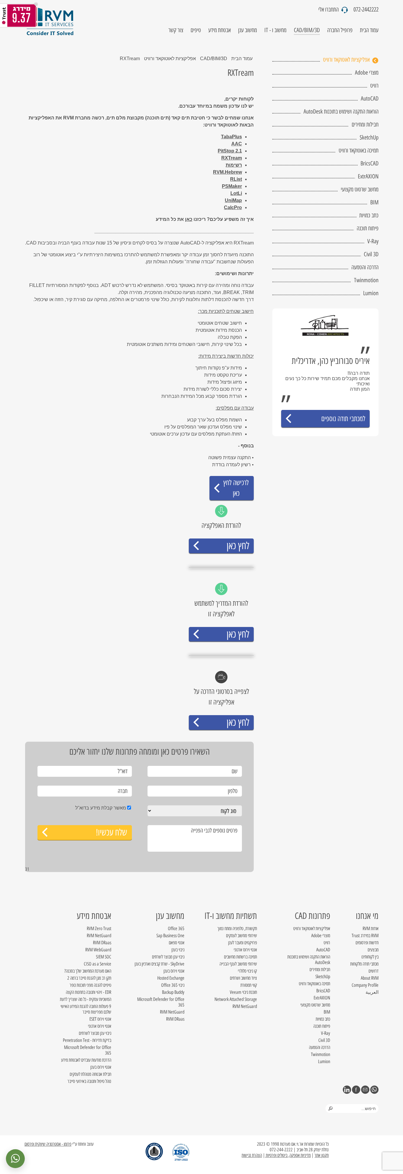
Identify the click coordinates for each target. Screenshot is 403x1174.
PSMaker (232, 186)
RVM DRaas (175, 1019)
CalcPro (233, 207)
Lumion (371, 293)
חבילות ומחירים (365, 124)
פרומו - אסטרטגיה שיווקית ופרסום (47, 1144)
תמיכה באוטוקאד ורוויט (359, 150)
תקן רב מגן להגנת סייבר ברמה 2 (89, 978)
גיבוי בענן (177, 950)
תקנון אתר (321, 1155)
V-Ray (373, 241)
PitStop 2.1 (230, 150)
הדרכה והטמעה (365, 267)
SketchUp (369, 137)
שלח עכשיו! (111, 832)
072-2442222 (366, 9)
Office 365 (176, 928)
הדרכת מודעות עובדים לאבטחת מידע (86, 1060)
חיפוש (330, 1108)
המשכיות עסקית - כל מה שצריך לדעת (85, 999)
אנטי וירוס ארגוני (245, 950)
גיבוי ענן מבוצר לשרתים (168, 957)
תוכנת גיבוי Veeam (243, 992)
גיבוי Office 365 (172, 985)
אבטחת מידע (219, 30)
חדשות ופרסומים (367, 942)
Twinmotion (366, 280)
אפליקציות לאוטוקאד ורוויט (346, 59)
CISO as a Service (97, 964)
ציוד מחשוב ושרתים (243, 978)
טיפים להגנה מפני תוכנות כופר (90, 985)
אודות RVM (371, 928)
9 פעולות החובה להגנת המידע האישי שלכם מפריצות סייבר (85, 1009)
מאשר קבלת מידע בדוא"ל (100, 807)
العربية (372, 992)
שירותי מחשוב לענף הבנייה (238, 964)
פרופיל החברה (340, 30)
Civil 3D (371, 254)
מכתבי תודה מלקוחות (364, 964)
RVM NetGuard (244, 1006)
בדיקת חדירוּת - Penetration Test (87, 1040)
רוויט (374, 85)
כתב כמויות (369, 215)
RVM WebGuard (98, 950)
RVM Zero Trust (99, 928)
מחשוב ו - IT (275, 30)
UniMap (233, 200)
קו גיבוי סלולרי (247, 971)
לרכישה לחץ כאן (236, 487)
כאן (188, 219)
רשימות (234, 165)
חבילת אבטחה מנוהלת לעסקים (90, 1074)
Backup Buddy (173, 992)
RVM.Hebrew (227, 172)
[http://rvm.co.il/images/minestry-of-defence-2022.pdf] (156, 1152)
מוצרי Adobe (367, 72)
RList (236, 179)
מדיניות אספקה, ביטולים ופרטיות (288, 1155)
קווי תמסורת (248, 985)
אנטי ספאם (176, 942)
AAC (236, 143)
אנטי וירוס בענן (173, 971)
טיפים (196, 30)
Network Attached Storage (235, 999)
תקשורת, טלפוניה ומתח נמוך (237, 928)
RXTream (231, 157)
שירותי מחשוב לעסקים (241, 935)
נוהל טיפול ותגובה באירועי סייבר (89, 1081)
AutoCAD (370, 98)
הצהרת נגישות (252, 1155)
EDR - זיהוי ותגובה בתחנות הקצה (88, 992)
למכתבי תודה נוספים (343, 418)
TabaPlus (231, 136)
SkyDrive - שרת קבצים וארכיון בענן (159, 964)
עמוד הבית (369, 30)
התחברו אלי (329, 9)
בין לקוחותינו (370, 957)
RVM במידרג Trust (365, 935)
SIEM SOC (103, 957)
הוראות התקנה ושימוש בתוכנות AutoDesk (341, 111)
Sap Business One (170, 935)
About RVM (370, 978)
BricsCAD (370, 163)
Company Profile (365, 985)
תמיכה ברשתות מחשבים (240, 957)
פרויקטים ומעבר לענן (242, 942)
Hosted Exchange (170, 978)
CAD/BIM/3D (307, 30)
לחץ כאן (238, 545)
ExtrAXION (368, 176)
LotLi (236, 193)
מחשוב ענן (247, 30)
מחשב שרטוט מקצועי (360, 189)
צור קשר (175, 30)
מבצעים (373, 950)
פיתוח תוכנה (368, 228)
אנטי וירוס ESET (100, 1019)
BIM (374, 202)
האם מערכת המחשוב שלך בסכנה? (87, 971)
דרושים (373, 971)
